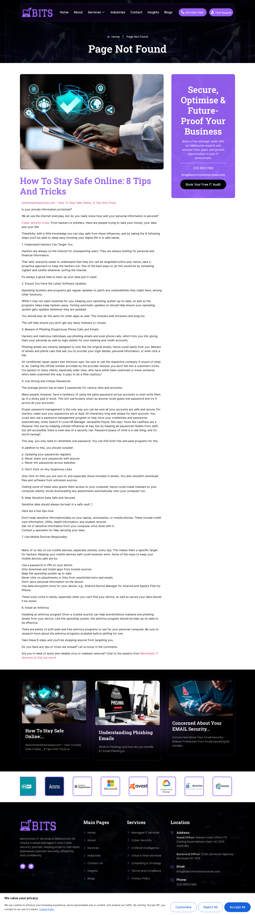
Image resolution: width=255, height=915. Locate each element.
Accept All (237, 907)
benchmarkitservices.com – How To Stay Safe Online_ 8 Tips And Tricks (69, 202)
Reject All (210, 907)
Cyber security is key (35, 222)
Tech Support (223, 12)
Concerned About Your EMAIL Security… (197, 726)
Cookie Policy (46, 909)
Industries (118, 12)
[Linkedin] (31, 866)
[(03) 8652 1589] (182, 12)
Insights (153, 12)
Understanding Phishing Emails (126, 735)
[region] (127, 904)
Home (64, 12)
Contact (136, 12)
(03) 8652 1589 (194, 12)
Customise (183, 907)
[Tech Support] (212, 12)
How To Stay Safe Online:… (44, 733)
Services (94, 12)
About (78, 12)
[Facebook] (23, 866)
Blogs (168, 12)
